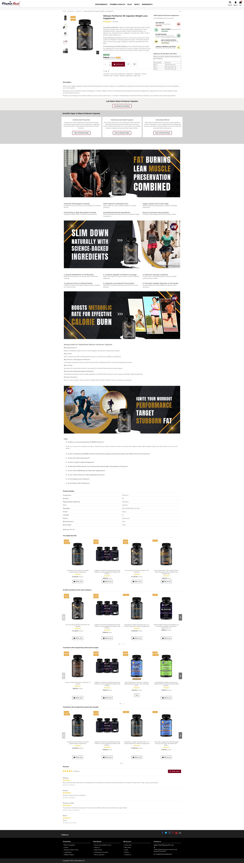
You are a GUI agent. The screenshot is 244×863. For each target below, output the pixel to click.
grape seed (137, 75)
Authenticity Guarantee (101, 852)
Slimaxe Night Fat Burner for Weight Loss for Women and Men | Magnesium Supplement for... (166, 626)
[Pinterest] (108, 71)
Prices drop (128, 845)
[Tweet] (106, 71)
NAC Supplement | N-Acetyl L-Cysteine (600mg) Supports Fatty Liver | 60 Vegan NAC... (136, 684)
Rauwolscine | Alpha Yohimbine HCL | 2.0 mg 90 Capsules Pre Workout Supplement (136, 625)
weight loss (129, 74)
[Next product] (180, 11)
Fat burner (107, 74)
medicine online (108, 75)
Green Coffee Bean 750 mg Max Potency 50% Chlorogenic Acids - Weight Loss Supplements (166, 572)
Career (66, 847)
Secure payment (99, 854)
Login (126, 850)
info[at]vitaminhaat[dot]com (164, 854)
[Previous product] (179, 11)
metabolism (137, 74)
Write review (175, 771)
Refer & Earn (98, 850)
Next (180, 617)
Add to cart (119, 64)
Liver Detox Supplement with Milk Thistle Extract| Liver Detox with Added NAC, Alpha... (166, 743)
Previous (63, 617)
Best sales (128, 847)
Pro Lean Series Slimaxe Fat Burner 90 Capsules (137, 571)
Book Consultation (69, 845)
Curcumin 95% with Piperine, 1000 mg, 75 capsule (77, 683)
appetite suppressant (126, 75)
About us (97, 847)
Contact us (128, 854)
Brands (127, 852)
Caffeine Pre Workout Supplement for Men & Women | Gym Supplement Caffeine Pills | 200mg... (107, 572)
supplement (121, 74)
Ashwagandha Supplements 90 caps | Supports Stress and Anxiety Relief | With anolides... (166, 684)
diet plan (116, 75)
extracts (144, 74)
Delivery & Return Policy (71, 850)
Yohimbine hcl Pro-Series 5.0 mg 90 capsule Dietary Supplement (78, 571)
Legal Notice (68, 852)
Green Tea (114, 74)
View (136, 695)
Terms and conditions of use (102, 845)
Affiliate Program (69, 854)
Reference (66, 529)
